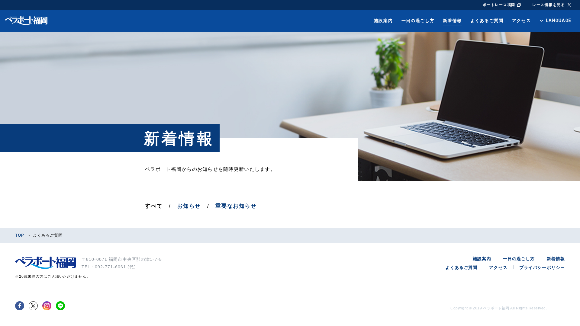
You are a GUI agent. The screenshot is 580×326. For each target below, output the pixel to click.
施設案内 (383, 20)
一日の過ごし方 (418, 20)
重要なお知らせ (235, 206)
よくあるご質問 (487, 20)
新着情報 (452, 20)
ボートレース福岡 (499, 5)
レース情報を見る (548, 5)
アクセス (521, 20)
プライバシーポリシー (542, 267)
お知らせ (189, 206)
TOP (19, 235)
